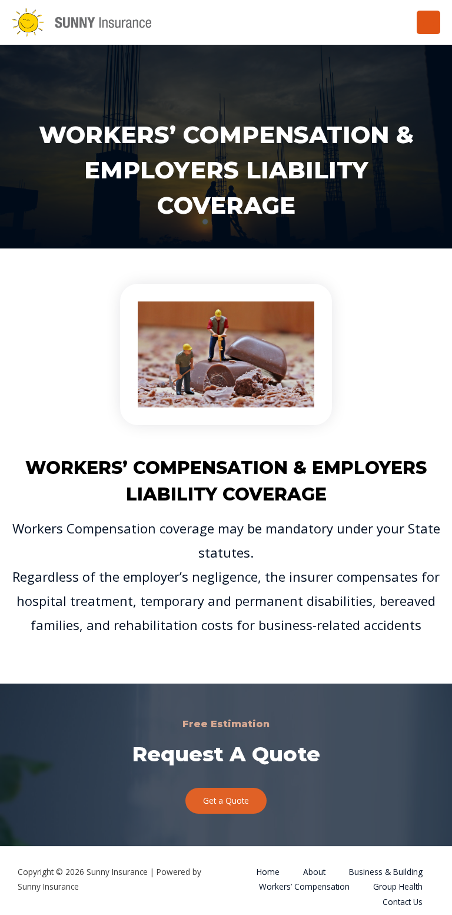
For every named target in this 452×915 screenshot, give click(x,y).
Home (268, 871)
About (314, 871)
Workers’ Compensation (304, 886)
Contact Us (403, 901)
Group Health (398, 886)
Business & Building (386, 871)
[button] (226, 801)
